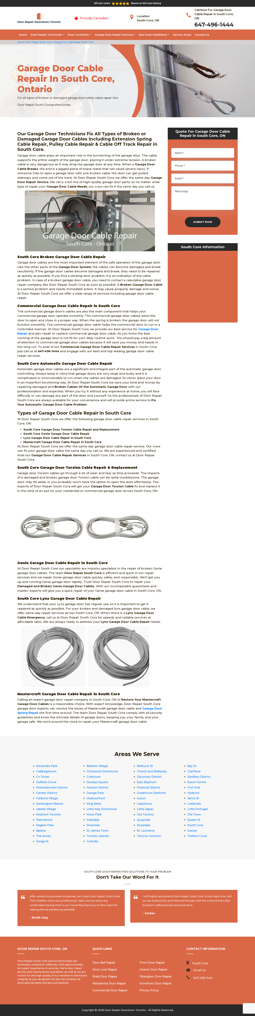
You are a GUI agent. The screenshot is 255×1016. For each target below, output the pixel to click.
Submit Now (202, 222)
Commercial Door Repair (110, 990)
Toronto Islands (98, 836)
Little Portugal (197, 809)
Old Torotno (145, 814)
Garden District (46, 793)
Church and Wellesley (152, 771)
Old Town (194, 814)
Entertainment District (52, 787)
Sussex (192, 830)
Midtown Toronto (48, 814)
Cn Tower (42, 776)
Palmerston (44, 819)
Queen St (193, 819)
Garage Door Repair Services (114, 34)
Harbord (193, 793)
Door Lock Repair (104, 969)
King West (94, 803)
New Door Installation (153, 34)
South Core (195, 825)
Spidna (41, 830)
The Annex (43, 836)
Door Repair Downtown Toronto (125, 1010)
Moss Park (94, 814)
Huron (141, 798)
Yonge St (42, 841)
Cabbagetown (46, 771)
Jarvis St (193, 798)
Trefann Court (197, 836)
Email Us (199, 970)
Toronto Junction (149, 836)
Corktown (94, 776)
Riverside (93, 825)
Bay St (191, 766)
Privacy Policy (149, 990)
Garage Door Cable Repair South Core (73, 42)
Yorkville (92, 841)
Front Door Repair (152, 962)
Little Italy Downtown (102, 809)
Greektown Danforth (151, 793)
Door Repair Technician (46, 34)
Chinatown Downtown (102, 771)
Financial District (148, 787)
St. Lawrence (146, 830)
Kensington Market (49, 803)
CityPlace (194, 771)
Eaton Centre (196, 782)
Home (23, 34)
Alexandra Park (46, 766)
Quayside (143, 819)
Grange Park (95, 793)
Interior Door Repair (153, 969)
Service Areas (182, 34)
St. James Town (98, 830)
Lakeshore (144, 803)
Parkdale (93, 819)
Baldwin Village (97, 766)
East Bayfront (146, 782)
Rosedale (143, 825)
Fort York (193, 787)
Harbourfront (96, 798)
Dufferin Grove (46, 782)
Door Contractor (78, 34)
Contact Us (202, 34)
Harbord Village (47, 798)
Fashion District (98, 787)
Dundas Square (97, 782)
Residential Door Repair (109, 983)
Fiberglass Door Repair (155, 976)
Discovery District (149, 776)
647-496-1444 (213, 24)
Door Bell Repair (103, 962)
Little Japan (145, 809)
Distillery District (198, 776)
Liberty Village (46, 809)
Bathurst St (145, 766)
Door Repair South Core (38, 42)
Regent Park (45, 825)
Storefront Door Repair (155, 983)
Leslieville (194, 803)
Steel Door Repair (104, 976)
